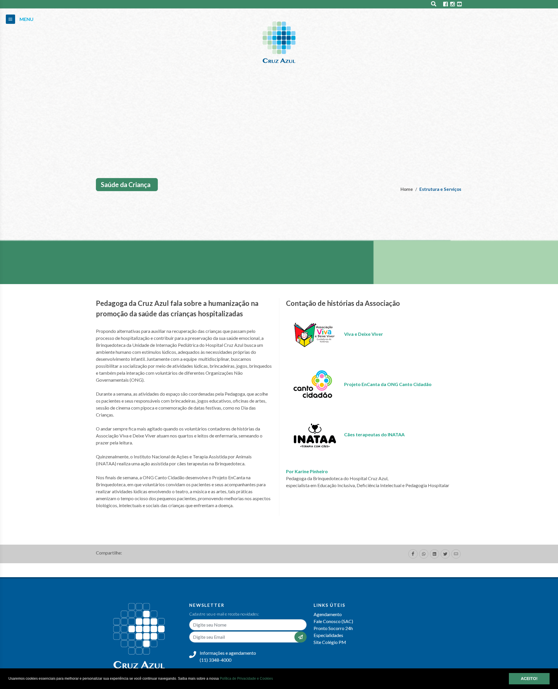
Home (406, 189)
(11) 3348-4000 (215, 660)
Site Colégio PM (330, 642)
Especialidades (328, 635)
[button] (274, 679)
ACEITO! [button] (529, 678)
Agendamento (328, 614)
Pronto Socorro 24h (333, 628)
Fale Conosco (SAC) (333, 621)
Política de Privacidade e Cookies (246, 679)
